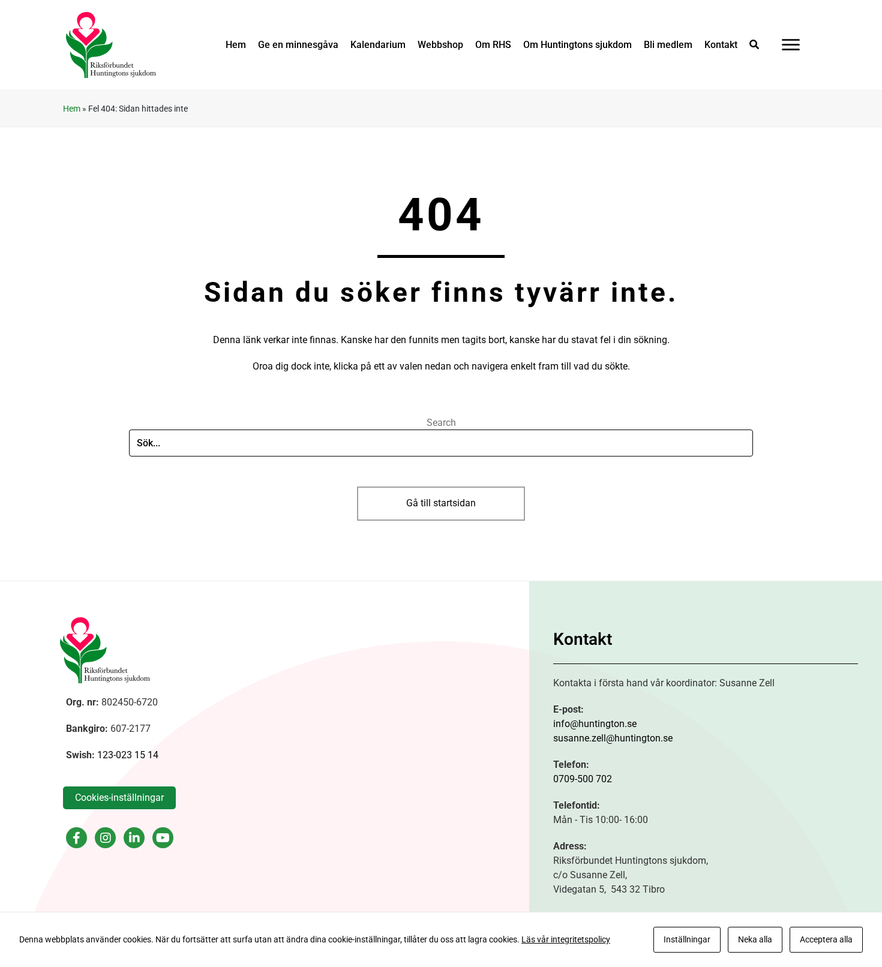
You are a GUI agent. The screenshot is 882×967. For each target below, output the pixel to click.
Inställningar (687, 939)
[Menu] (791, 45)
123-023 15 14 (127, 755)
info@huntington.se (595, 723)
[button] (754, 44)
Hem (71, 108)
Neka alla (755, 939)
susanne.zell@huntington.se (613, 738)
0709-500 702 (582, 779)
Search (441, 422)
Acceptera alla (826, 939)
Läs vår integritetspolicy (565, 939)
